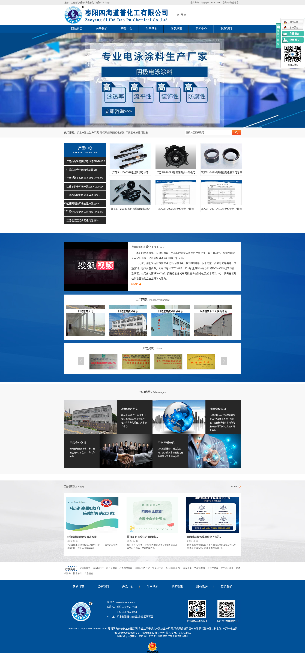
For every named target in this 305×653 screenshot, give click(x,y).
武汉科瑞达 (85, 568)
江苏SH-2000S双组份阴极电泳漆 (130, 172)
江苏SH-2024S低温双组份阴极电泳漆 (221, 208)
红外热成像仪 (125, 568)
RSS (213, 2)
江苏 (170, 636)
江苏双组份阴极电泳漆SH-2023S (84, 212)
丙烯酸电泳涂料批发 (137, 132)
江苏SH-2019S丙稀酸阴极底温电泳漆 (221, 172)
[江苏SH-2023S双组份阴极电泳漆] (176, 192)
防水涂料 (77, 573)
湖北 (146, 636)
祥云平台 (160, 632)
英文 (183, 14)
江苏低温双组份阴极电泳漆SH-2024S (82, 224)
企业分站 (194, 2)
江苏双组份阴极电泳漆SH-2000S (84, 178)
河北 (155, 636)
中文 (176, 14)
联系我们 (226, 28)
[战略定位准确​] (178, 416)
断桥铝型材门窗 (173, 568)
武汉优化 (187, 568)
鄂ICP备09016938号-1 (126, 632)
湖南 (160, 636)
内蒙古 (185, 636)
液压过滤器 (212, 568)
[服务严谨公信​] (196, 450)
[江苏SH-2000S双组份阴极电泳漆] (130, 156)
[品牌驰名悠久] (90, 416)
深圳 (174, 636)
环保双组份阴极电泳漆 (112, 132)
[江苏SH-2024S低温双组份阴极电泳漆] (221, 192)
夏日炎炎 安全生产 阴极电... (142, 536)
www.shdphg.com (125, 602)
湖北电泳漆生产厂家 (88, 132)
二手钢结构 (199, 568)
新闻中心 (201, 28)
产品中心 (126, 28)
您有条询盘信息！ (232, 2)
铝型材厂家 (157, 568)
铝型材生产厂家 (142, 568)
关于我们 (101, 28)
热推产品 (121, 636)
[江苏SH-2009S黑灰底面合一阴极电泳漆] (176, 156)
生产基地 (151, 28)
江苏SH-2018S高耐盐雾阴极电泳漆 (130, 208)
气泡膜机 (88, 573)
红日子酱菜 (111, 568)
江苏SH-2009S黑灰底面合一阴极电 (176, 172)
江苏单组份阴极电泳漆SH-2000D (84, 186)
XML (219, 2)
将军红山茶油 (227, 568)
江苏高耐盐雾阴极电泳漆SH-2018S (85, 161)
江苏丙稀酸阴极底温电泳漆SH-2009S (82, 199)
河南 (165, 636)
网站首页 (76, 28)
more (234, 486)
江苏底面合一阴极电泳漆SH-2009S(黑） (81, 173)
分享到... (294, 40)
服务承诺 (176, 28)
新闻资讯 (177, 586)
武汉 (151, 636)
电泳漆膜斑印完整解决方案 (82, 536)
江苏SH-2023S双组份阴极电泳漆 (176, 208)
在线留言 (294, 33)
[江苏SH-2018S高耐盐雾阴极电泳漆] (130, 192)
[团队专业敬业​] (108, 450)
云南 (179, 636)
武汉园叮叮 (98, 568)
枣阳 (141, 636)
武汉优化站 (184, 632)
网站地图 (205, 2)
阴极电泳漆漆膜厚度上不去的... (204, 536)
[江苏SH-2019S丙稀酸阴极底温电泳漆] (221, 156)
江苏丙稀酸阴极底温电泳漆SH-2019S (82, 207)
